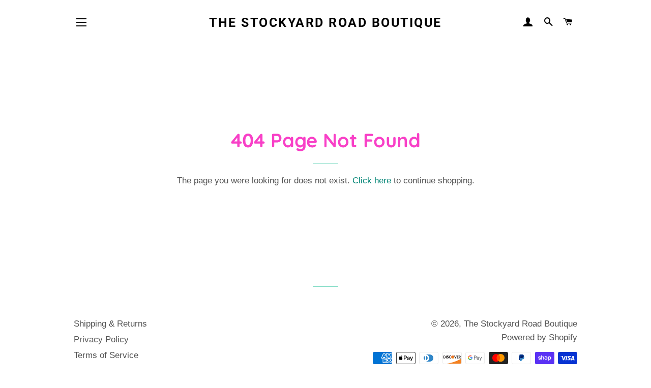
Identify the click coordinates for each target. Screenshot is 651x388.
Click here (371, 180)
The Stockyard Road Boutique (325, 22)
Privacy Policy (101, 339)
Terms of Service (106, 355)
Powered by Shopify (539, 337)
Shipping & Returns (110, 324)
